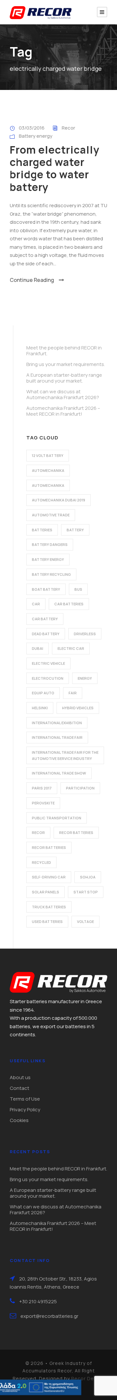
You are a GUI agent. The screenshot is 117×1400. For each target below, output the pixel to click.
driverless (85, 633)
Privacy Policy (25, 1109)
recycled (41, 862)
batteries (42, 529)
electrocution (47, 678)
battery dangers (50, 544)
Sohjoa (88, 877)
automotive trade (51, 514)
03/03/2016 (32, 127)
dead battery (45, 633)
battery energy (48, 559)
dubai (37, 648)
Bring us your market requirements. (65, 364)
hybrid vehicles (78, 707)
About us (20, 1077)
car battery (45, 618)
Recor (68, 127)
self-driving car (49, 877)
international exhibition (57, 722)
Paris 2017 (42, 788)
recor (38, 832)
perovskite (43, 803)
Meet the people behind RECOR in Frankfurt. (64, 350)
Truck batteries (49, 906)
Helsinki (40, 707)
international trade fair (57, 737)
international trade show (59, 773)
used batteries (47, 921)
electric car (71, 648)
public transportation (56, 817)
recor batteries (76, 832)
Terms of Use (25, 1098)
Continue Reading (32, 280)
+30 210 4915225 (38, 1301)
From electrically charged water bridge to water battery (54, 168)
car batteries (69, 603)
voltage (85, 921)
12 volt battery (47, 455)
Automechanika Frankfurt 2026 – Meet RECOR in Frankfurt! (63, 411)
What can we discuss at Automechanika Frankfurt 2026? (62, 394)
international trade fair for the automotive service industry (65, 755)
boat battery (46, 589)
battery (75, 529)
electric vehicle (48, 663)
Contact (19, 1088)
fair (73, 692)
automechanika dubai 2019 (58, 500)
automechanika (48, 470)
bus (78, 589)
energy (85, 678)
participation (80, 788)
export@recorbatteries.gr (49, 1316)
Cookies (19, 1120)
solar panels (45, 891)
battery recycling (51, 574)
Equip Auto (43, 692)
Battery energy (35, 135)
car (36, 603)
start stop (85, 891)
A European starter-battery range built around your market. (64, 378)
